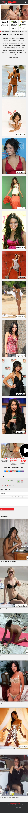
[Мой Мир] (9, 471)
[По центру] (15, 497)
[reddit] (15, 471)
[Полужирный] (3, 497)
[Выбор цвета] (23, 497)
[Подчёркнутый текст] (7, 497)
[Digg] (13, 471)
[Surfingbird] (19, 471)
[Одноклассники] (7, 471)
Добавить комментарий (6, 509)
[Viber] (23, 471)
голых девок (11, 806)
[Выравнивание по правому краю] (18, 497)
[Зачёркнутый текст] (10, 497)
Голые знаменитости (11, 476)
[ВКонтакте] (5, 471)
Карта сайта (17, 803)
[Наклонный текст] (5, 497)
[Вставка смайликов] (21, 497)
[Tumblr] (21, 471)
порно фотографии (6, 805)
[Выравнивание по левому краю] (13, 497)
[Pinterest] (11, 471)
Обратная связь (11, 803)
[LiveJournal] (17, 471)
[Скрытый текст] (26, 497)
